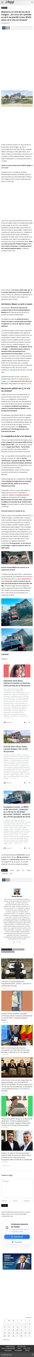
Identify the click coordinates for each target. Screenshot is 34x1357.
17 (4, 1333)
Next (7, 1165)
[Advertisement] (17, 43)
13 (17, 1330)
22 (25, 1333)
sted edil (5, 873)
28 (21, 1336)
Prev (4, 1165)
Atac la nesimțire (8, 1348)
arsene (12, 870)
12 (13, 1330)
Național (8, 1351)
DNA (19, 1348)
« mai (4, 1340)
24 (4, 1336)
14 (21, 1330)
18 (9, 1333)
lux (23, 870)
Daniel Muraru (5, 23)
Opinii (27, 1351)
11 (9, 1330)
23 (29, 1333)
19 (13, 1333)
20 (17, 1333)
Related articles (6, 949)
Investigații (10, 1346)
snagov (29, 870)
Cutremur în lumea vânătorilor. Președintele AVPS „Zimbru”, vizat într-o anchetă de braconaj (16, 983)
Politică (27, 1348)
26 (13, 1336)
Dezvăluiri (4, 7)
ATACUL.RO (20, 855)
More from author (18, 949)
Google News (18, 1242)
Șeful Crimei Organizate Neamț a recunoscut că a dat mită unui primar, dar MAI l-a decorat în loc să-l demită (15, 1050)
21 (21, 1333)
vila (11, 873)
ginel (18, 870)
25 (9, 1336)
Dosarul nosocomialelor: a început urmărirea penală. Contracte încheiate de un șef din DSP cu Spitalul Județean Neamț (16, 1017)
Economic (18, 1351)
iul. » (8, 1340)
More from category (8, 951)
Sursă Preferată (18, 1236)
